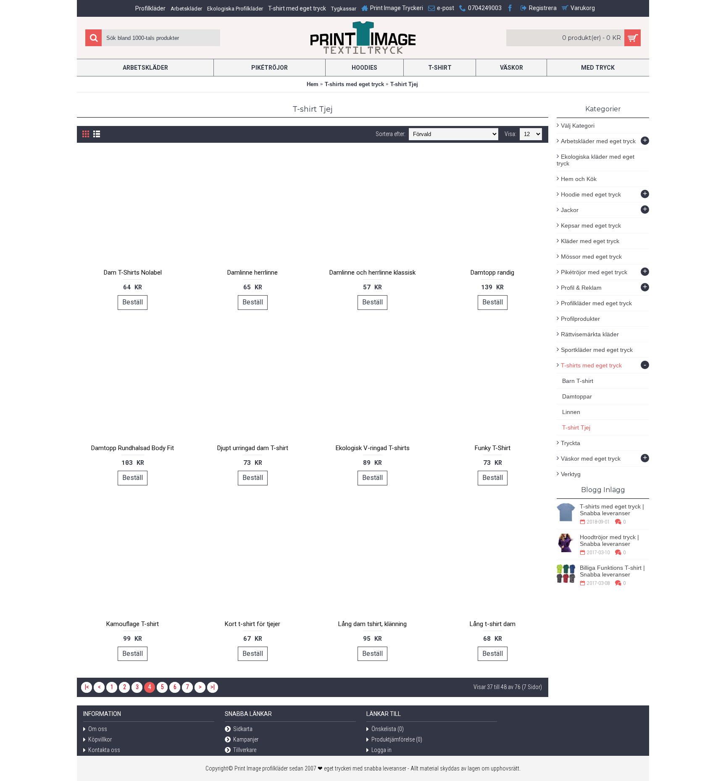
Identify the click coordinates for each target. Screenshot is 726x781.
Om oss (97, 729)
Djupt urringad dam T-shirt (252, 448)
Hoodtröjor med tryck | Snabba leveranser (609, 540)
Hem (312, 84)
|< (87, 687)
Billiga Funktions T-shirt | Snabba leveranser (612, 571)
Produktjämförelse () (396, 739)
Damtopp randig (492, 272)
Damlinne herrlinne (252, 272)
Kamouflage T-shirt (132, 624)
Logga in (381, 750)
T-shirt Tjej (404, 84)
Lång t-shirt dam (493, 624)
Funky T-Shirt (492, 448)
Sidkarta (243, 729)
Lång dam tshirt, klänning (372, 624)
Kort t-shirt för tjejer (252, 624)
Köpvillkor (100, 739)
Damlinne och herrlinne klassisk (372, 272)
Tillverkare (244, 750)
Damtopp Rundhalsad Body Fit (132, 448)
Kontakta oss (104, 750)
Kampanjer (245, 739)
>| (212, 687)
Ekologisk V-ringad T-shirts (373, 448)
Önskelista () (387, 729)
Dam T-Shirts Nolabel (133, 272)
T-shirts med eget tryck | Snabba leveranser (612, 509)
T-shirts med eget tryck (354, 84)
